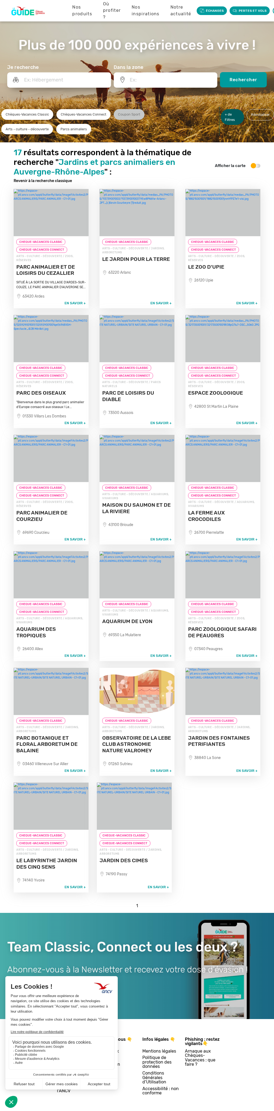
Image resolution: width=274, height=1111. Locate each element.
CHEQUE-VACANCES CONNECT (41, 249)
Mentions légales (159, 1051)
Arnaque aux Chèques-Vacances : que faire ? (200, 1058)
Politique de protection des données (157, 1062)
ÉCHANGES (215, 11)
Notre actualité (180, 10)
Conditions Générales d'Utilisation (154, 1077)
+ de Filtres (230, 117)
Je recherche (23, 67)
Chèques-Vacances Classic (27, 114)
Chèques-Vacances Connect (83, 114)
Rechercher (243, 79)
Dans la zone (128, 67)
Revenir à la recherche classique (43, 181)
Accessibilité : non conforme (160, 1091)
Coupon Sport (129, 114)
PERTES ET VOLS (253, 11)
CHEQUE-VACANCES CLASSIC (40, 242)
